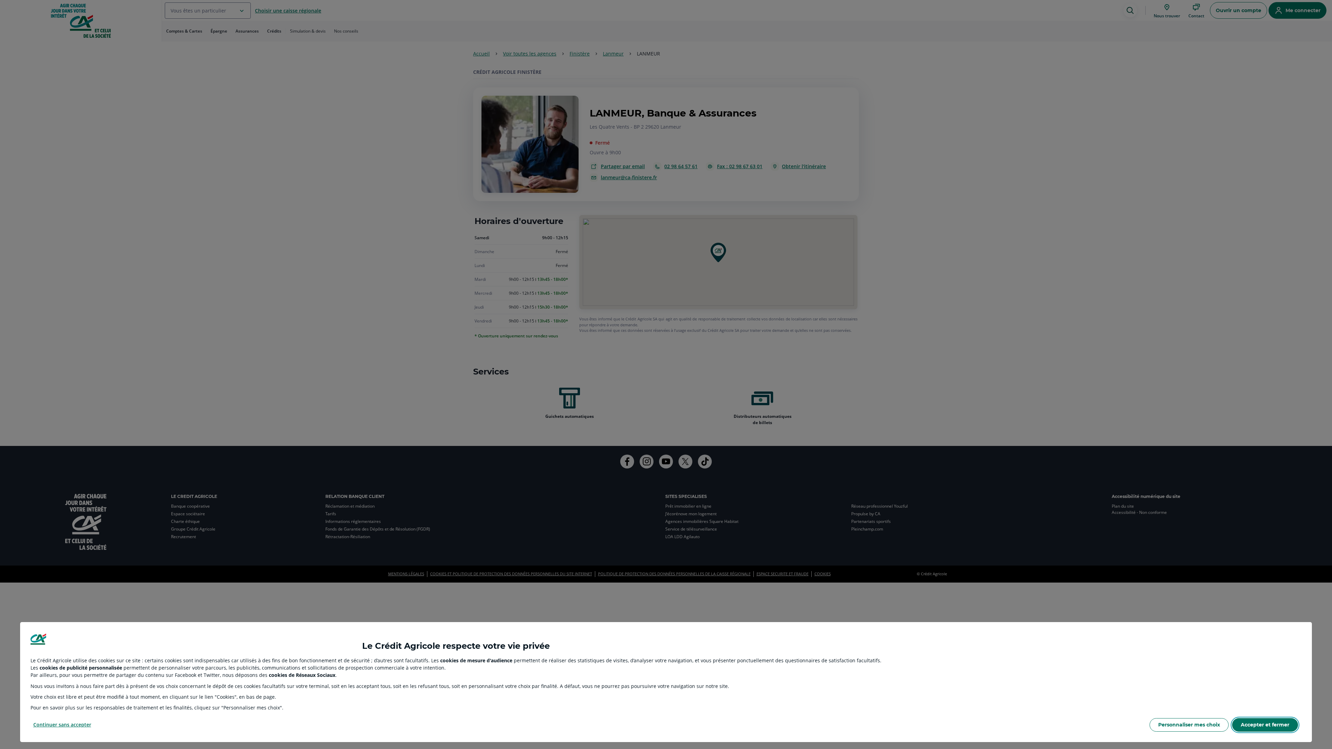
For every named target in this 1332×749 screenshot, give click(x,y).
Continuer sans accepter (62, 724)
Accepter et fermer (1265, 725)
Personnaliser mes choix (1189, 725)
